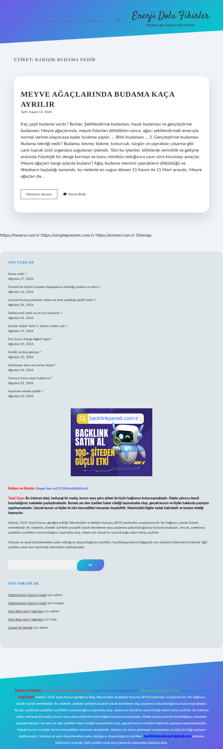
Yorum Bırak (77, 194)
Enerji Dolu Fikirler (170, 16)
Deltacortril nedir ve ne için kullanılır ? (35, 313)
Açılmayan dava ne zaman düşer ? (32, 365)
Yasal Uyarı (71, 21)
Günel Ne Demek (20, 627)
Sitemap (143, 235)
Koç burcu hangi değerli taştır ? (30, 339)
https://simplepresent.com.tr (67, 235)
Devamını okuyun (41, 195)
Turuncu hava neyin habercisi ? (30, 378)
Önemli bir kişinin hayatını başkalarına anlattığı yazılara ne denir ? (54, 287)
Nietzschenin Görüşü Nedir (27, 595)
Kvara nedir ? (17, 273)
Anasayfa (20, 21)
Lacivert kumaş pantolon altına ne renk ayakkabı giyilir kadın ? (52, 300)
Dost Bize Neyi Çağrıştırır (26, 611)
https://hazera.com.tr (20, 235)
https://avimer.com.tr (115, 235)
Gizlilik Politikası (45, 21)
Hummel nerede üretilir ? (25, 391)
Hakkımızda (93, 21)
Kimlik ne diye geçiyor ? (25, 352)
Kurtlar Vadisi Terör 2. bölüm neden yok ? (37, 326)
